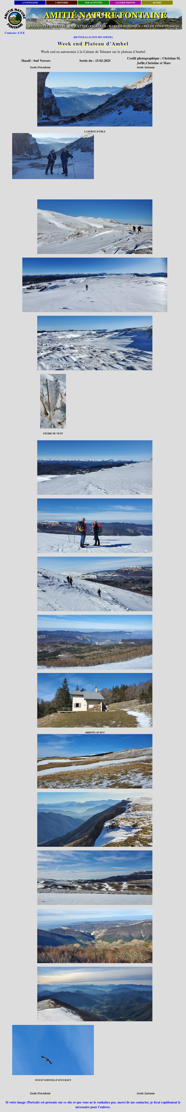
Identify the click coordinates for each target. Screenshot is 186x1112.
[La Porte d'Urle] (94, 99)
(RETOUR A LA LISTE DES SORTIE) (93, 37)
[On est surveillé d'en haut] (53, 1050)
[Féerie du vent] (53, 401)
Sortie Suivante (146, 67)
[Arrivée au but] (94, 700)
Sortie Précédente (40, 67)
